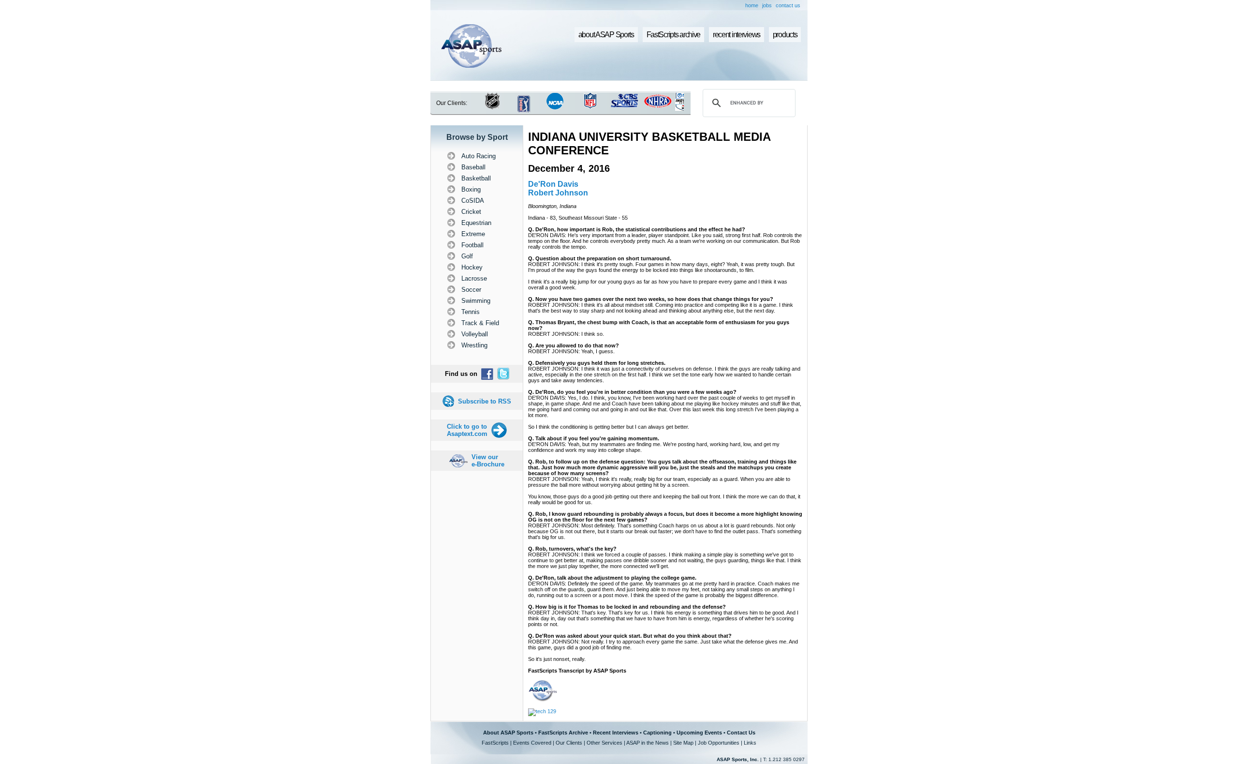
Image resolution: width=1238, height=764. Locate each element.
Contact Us (741, 732)
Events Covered (532, 743)
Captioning (657, 732)
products (785, 34)
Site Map (683, 743)
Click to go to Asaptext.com (467, 430)
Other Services (604, 743)
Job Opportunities (718, 743)
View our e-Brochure (488, 460)
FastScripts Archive (563, 732)
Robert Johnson (558, 193)
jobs (767, 5)
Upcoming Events (699, 732)
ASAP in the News (647, 743)
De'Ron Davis (553, 184)
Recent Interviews (615, 732)
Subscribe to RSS (484, 401)
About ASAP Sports (508, 732)
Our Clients (569, 743)
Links (750, 743)
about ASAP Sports (606, 34)
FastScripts (495, 743)
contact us (788, 5)
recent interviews (736, 34)
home (751, 5)
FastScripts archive (674, 34)
